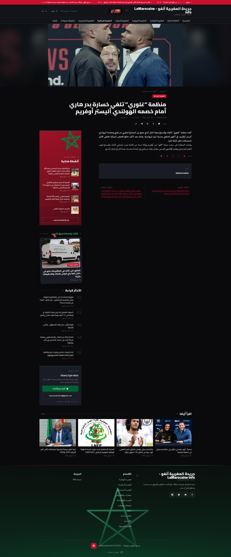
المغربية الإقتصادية (124, 500)
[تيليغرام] (141, 123)
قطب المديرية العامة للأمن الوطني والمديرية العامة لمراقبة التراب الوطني (134, 2)
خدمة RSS (77, 479)
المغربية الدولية (122, 20)
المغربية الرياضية (104, 20)
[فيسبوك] (153, 123)
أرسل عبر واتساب (58, 388)
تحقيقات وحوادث (68, 20)
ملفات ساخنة (126, 515)
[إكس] (147, 123)
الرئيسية (186, 20)
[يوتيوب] (185, 494)
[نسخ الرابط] (136, 123)
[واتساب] (159, 123)
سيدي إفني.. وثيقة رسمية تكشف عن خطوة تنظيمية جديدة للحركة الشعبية (74, 2)
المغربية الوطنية (157, 20)
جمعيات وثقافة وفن (123, 495)
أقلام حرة (127, 521)
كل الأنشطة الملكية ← (60, 220)
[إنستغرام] (172, 494)
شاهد (54, 20)
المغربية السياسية (86, 20)
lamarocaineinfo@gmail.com (60, 395)
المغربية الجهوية (139, 20)
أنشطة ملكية (173, 20)
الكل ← (42, 414)
